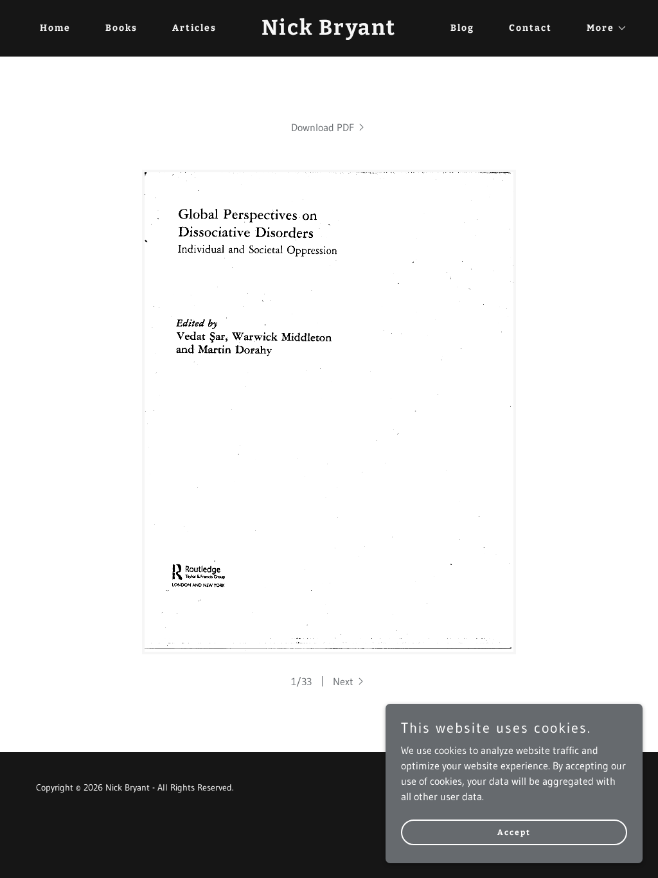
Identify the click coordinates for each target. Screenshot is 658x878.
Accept (514, 831)
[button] (602, 28)
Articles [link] (194, 27)
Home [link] (55, 27)
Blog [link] (462, 27)
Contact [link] (530, 27)
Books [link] (121, 27)
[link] (328, 30)
